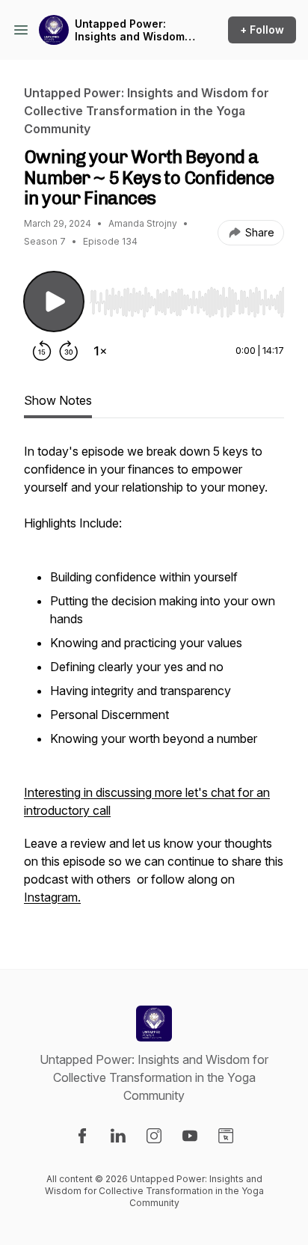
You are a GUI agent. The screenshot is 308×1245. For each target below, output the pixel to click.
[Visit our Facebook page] (82, 1135)
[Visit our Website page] (225, 1135)
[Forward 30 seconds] (68, 350)
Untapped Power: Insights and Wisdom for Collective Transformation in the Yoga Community (132, 30)
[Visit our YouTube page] (189, 1135)
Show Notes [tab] (58, 400)
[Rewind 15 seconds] (41, 350)
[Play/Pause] (54, 301)
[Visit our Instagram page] (154, 1135)
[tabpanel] (154, 681)
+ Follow (262, 29)
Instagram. (52, 897)
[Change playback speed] (100, 350)
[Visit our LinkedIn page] (118, 1135)
